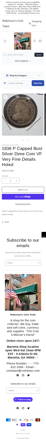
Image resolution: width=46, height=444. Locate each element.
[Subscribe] (38, 263)
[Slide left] (17, 140)
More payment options (23, 204)
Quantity (5, 176)
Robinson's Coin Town (12, 23)
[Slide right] (28, 140)
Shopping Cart (36, 23)
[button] (5, 41)
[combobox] (20, 54)
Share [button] (7, 222)
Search (39, 55)
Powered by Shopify (23, 438)
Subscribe (38, 83)
